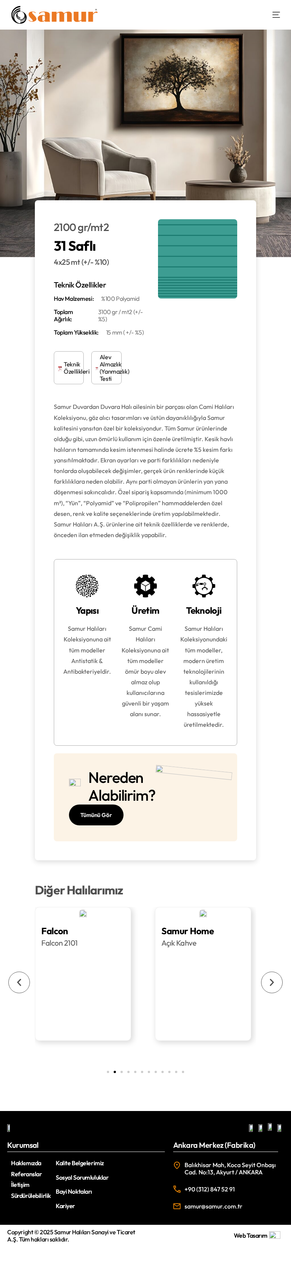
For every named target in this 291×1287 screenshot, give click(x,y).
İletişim (20, 1184)
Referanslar (26, 1174)
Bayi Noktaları (74, 1191)
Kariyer (65, 1206)
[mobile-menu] (270, 14)
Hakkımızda (26, 1163)
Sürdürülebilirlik (31, 1195)
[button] (19, 982)
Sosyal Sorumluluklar (82, 1177)
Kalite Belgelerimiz (80, 1163)
